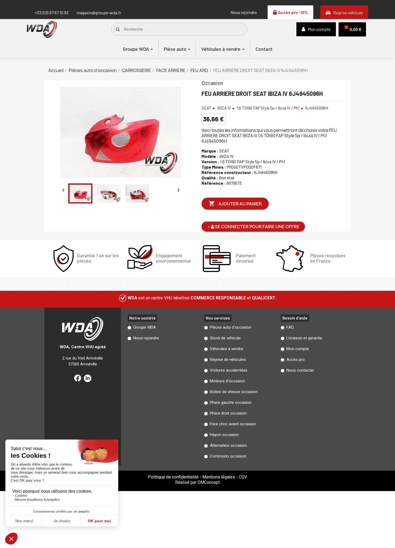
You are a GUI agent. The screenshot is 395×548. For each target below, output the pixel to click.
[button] (243, 12)
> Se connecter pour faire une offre (253, 227)
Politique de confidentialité (173, 477)
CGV (243, 477)
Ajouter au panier (235, 203)
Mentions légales (218, 477)
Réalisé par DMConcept (197, 482)
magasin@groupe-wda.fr (99, 12)
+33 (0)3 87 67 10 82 (52, 12)
